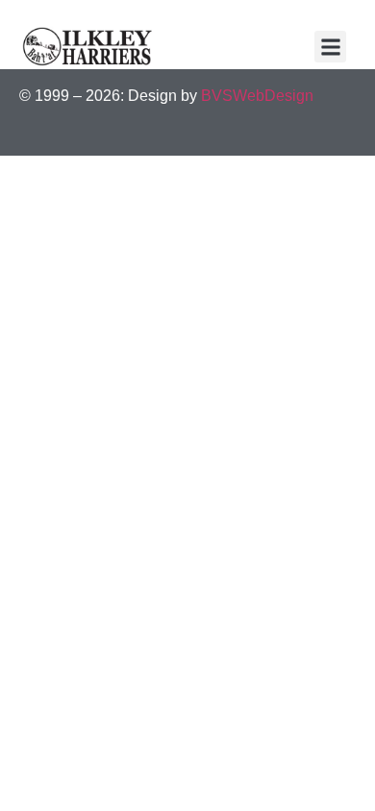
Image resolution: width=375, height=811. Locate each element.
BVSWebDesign (257, 95)
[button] (330, 46)
